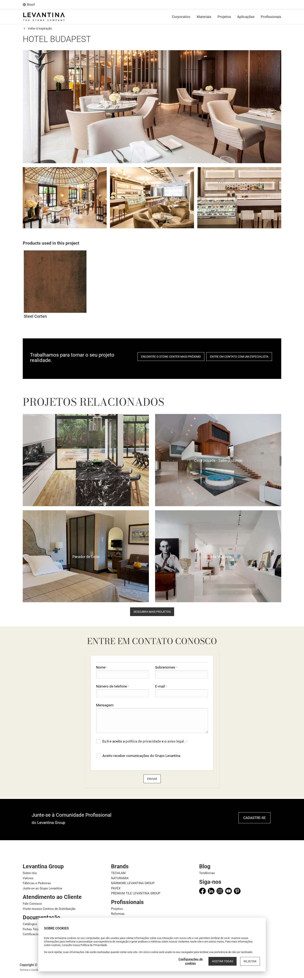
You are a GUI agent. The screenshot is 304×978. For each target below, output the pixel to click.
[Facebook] (202, 891)
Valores (28, 878)
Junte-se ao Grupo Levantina (42, 888)
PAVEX (115, 888)
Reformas (117, 914)
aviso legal (176, 741)
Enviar (152, 778)
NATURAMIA (120, 878)
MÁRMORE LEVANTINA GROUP (132, 883)
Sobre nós (30, 873)
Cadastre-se (254, 818)
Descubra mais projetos (152, 611)
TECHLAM (118, 873)
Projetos (117, 909)
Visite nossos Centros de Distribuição (49, 909)
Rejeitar (250, 961)
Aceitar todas (222, 961)
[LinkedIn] (211, 891)
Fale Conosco (32, 903)
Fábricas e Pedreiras (37, 883)
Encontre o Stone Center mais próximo (171, 356)
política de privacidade (144, 741)
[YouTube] (228, 891)
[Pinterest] (237, 891)
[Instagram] (220, 891)
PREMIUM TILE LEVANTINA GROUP (135, 893)
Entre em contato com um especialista (239, 356)
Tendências (207, 873)
